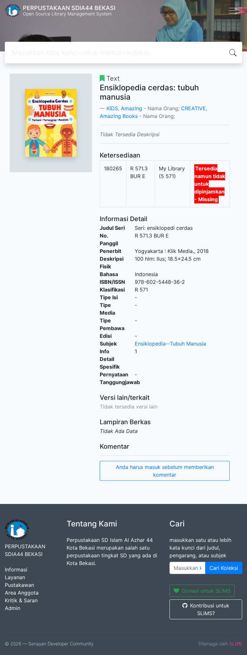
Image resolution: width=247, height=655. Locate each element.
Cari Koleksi (223, 568)
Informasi (16, 569)
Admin (12, 608)
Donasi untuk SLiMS (206, 591)
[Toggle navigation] (233, 10)
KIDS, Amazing (124, 108)
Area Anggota (22, 592)
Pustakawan (19, 585)
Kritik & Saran (21, 600)
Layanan (15, 577)
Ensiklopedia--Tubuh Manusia (170, 343)
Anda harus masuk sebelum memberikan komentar (165, 471)
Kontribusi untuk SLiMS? (209, 609)
